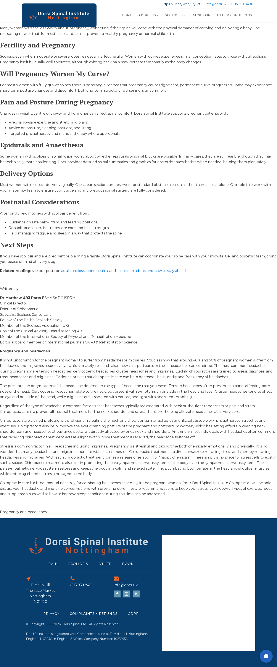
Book (128, 564)
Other (105, 564)
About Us (147, 15)
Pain (53, 564)
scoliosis (78, 564)
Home (127, 15)
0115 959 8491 (241, 4)
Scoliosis (174, 15)
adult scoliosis (72, 271)
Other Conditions (234, 15)
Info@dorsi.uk (126, 585)
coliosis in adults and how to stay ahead (152, 271)
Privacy (51, 614)
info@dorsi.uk (216, 4)
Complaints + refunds (94, 614)
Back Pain (201, 15)
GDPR (133, 614)
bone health (97, 271)
